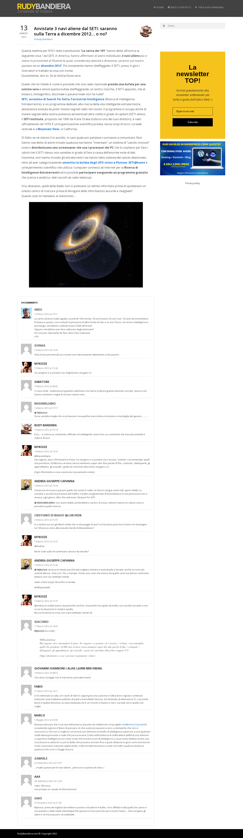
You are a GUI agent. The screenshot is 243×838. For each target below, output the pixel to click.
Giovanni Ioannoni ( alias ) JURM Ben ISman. (68, 668)
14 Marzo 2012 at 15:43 (46, 565)
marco (39, 715)
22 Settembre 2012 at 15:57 (48, 762)
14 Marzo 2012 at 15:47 (46, 601)
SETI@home (136, 162)
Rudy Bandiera (44, 39)
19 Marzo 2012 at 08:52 (46, 672)
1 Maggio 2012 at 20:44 (46, 719)
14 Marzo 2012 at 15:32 (46, 451)
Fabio (38, 686)
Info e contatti (181, 7)
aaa (37, 777)
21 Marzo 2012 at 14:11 (46, 691)
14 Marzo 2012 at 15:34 (46, 485)
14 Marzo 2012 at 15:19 (46, 429)
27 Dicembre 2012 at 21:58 (47, 802)
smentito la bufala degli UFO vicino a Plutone (94, 162)
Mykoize (40, 364)
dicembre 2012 (51, 66)
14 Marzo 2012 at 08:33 (46, 386)
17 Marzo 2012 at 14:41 (46, 626)
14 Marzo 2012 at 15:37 (46, 519)
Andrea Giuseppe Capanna (54, 481)
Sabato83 (41, 382)
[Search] (164, 26)
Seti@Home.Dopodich (133, 724)
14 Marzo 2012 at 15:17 (46, 408)
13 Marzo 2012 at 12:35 (46, 350)
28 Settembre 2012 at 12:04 (48, 781)
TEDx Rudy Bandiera (210, 7)
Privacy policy (192, 183)
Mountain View (48, 129)
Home (160, 7)
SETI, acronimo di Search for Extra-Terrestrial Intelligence (63, 99)
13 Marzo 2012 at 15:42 (46, 368)
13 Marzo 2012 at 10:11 (46, 314)
